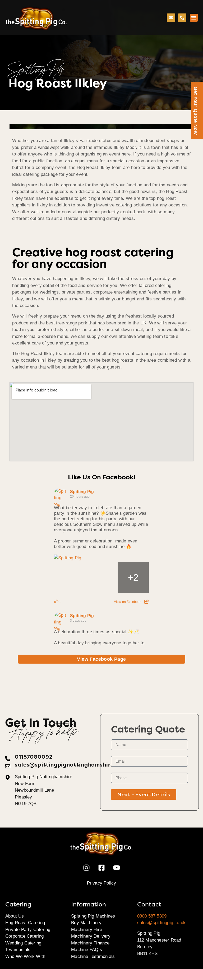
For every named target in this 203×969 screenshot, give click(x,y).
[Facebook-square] (101, 868)
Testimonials (17, 949)
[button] (194, 18)
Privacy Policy (101, 883)
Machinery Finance (90, 943)
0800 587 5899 (152, 916)
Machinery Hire (86, 929)
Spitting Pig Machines (93, 916)
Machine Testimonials (93, 956)
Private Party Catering (27, 929)
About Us (14, 916)
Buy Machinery (86, 922)
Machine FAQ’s (86, 949)
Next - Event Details (143, 794)
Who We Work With (25, 956)
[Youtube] (116, 868)
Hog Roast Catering (25, 922)
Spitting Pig (82, 491)
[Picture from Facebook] (69, 577)
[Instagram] (86, 868)
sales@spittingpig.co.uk (161, 922)
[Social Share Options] (146, 602)
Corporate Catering (24, 936)
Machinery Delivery (90, 936)
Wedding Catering (23, 943)
